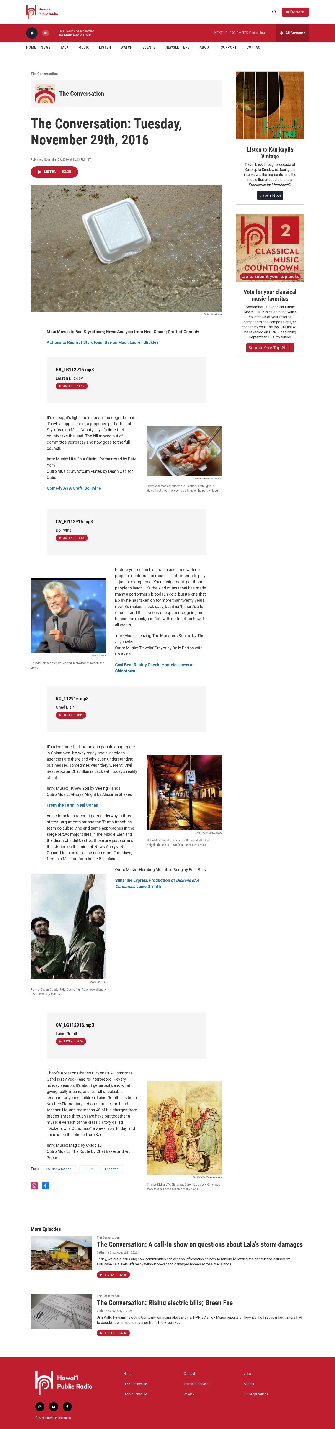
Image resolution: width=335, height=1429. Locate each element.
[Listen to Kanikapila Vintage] (270, 105)
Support (249, 1384)
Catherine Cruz (106, 1252)
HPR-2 (88, 1169)
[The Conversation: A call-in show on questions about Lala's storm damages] (61, 1253)
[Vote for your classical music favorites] (270, 248)
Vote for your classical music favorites (270, 295)
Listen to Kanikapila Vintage (270, 153)
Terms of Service (196, 1384)
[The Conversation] (45, 93)
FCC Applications (256, 1394)
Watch (127, 47)
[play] (32, 33)
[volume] (45, 33)
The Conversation (44, 73)
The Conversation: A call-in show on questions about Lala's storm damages (200, 1244)
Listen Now (270, 195)
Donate (297, 12)
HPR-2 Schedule (135, 1394)
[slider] (53, 33)
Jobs (247, 1373)
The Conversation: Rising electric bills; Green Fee (165, 1303)
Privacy (189, 1394)
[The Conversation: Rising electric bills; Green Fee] (61, 1311)
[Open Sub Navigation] (54, 47)
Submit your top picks (270, 347)
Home (31, 47)
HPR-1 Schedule (135, 1384)
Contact (189, 1373)
